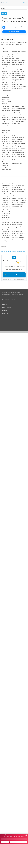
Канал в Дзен (5, 313)
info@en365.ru (11, 299)
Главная (3, 36)
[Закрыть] (26, 835)
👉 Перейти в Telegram (14, 31)
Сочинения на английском (13, 36)
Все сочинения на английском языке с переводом (13, 251)
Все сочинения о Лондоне (7, 248)
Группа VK (4, 310)
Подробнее (14, 838)
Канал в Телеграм (6, 307)
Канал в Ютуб (5, 304)
